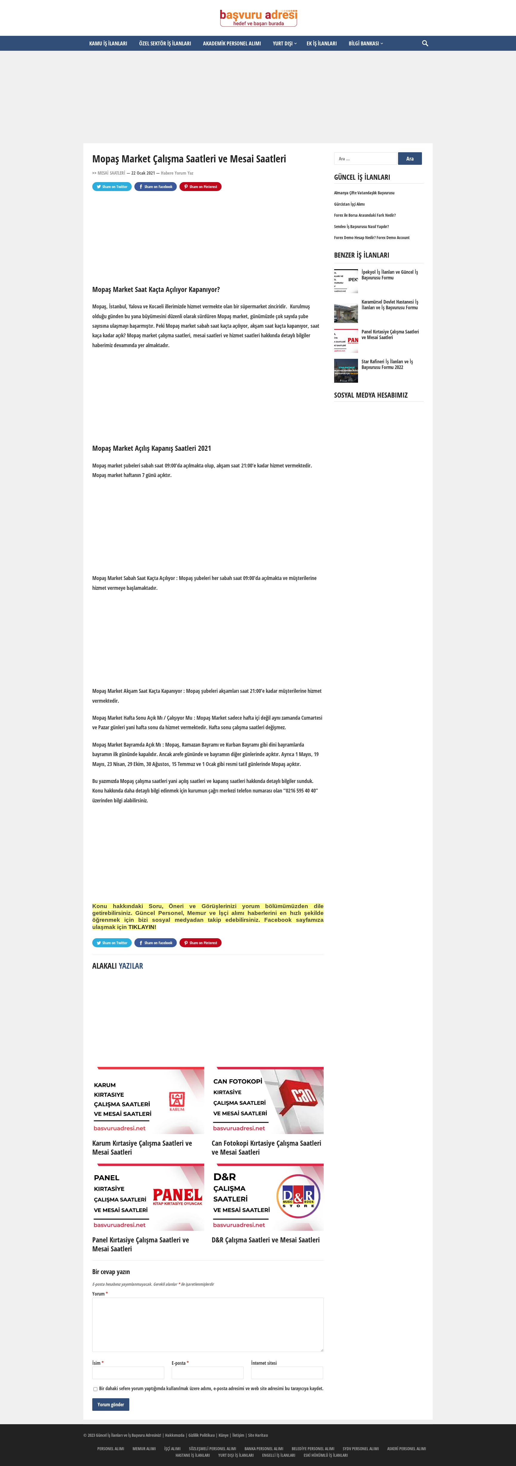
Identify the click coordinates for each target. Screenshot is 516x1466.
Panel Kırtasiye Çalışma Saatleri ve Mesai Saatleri (140, 1244)
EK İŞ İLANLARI (322, 43)
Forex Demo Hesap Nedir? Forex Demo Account (372, 237)
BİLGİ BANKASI (364, 43)
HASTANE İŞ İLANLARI (193, 1455)
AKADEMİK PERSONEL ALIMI (232, 43)
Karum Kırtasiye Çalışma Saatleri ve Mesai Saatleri (142, 1147)
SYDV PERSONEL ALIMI (361, 1448)
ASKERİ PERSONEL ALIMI (406, 1448)
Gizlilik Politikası (201, 1435)
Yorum (100, 1293)
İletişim (238, 1435)
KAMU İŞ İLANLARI (108, 43)
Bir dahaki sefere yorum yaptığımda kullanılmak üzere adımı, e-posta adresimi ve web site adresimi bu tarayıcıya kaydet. (211, 1388)
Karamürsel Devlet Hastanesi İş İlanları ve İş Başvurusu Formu (390, 305)
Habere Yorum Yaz (177, 173)
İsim (98, 1363)
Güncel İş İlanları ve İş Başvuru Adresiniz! (128, 1435)
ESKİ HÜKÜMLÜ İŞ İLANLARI (326, 1455)
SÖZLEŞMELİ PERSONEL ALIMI (212, 1448)
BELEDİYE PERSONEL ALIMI (313, 1448)
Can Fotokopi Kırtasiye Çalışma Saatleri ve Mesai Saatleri (266, 1147)
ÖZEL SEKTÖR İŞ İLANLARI (165, 43)
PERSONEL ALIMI (110, 1448)
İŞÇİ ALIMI (172, 1448)
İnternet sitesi (264, 1363)
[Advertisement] (258, 97)
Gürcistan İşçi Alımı (349, 204)
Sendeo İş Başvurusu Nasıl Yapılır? (361, 226)
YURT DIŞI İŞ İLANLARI (236, 1455)
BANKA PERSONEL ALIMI (264, 1448)
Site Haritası (258, 1435)
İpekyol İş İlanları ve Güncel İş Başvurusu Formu (390, 275)
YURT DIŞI (283, 43)
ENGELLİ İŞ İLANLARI (278, 1455)
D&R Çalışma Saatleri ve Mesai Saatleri (266, 1240)
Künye (223, 1435)
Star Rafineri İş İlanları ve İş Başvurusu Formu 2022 (387, 364)
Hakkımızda (175, 1435)
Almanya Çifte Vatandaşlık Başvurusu (364, 193)
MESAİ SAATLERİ (111, 173)
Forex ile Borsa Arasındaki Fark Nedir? (365, 215)
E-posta (180, 1363)
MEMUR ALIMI (144, 1448)
